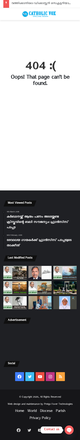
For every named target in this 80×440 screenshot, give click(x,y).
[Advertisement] (40, 38)
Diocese (46, 412)
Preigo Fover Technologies (58, 405)
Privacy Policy (40, 419)
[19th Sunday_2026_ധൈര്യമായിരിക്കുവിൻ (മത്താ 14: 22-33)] (65, 272)
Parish (60, 412)
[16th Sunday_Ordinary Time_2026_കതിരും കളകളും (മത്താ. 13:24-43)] (15, 287)
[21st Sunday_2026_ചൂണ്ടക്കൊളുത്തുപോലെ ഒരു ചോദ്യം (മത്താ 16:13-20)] (15, 272)
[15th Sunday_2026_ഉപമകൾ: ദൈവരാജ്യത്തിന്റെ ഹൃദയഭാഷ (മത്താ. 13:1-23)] (40, 287)
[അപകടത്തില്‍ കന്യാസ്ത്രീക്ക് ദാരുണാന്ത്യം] (65, 302)
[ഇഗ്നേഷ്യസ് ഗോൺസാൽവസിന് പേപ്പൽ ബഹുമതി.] (40, 272)
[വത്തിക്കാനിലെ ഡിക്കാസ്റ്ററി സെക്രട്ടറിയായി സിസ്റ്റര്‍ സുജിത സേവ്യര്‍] (40, 302)
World (32, 412)
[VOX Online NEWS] (40, 14)
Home (19, 412)
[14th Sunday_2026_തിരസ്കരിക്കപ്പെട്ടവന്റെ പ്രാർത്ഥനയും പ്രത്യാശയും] (15, 302)
